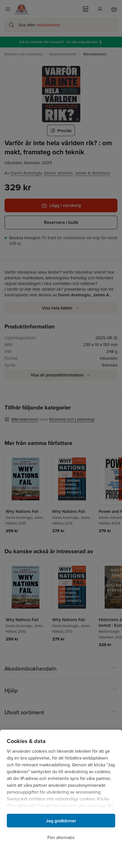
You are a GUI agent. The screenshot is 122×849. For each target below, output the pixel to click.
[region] (61, 789)
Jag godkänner (61, 820)
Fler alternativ (61, 837)
